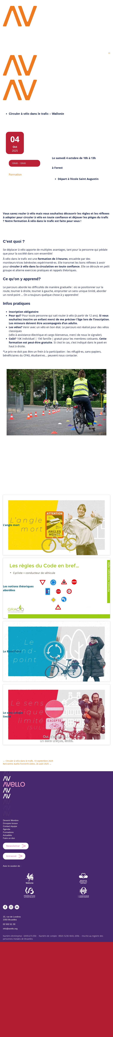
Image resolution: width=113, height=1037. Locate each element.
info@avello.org (10, 928)
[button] (109, 52)
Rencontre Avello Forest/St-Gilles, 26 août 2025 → (27, 763)
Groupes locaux (10, 823)
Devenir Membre (11, 820)
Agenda (6, 829)
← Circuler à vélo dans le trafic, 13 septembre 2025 (28, 760)
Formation (15, 174)
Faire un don (9, 838)
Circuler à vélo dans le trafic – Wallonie (36, 113)
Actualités (7, 835)
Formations (8, 832)
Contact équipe (10, 826)
